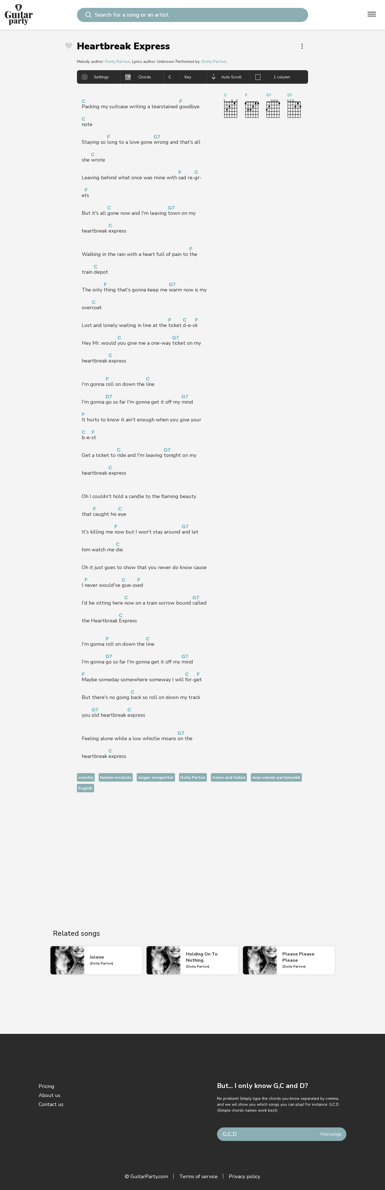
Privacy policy (244, 1176)
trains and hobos (228, 777)
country (85, 777)
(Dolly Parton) (101, 963)
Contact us (51, 1104)
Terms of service (198, 1176)
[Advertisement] (192, 856)
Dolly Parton (117, 61)
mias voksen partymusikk (276, 777)
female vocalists (115, 777)
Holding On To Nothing (202, 957)
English (85, 788)
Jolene (97, 957)
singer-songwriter (156, 777)
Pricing (46, 1086)
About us (49, 1095)
